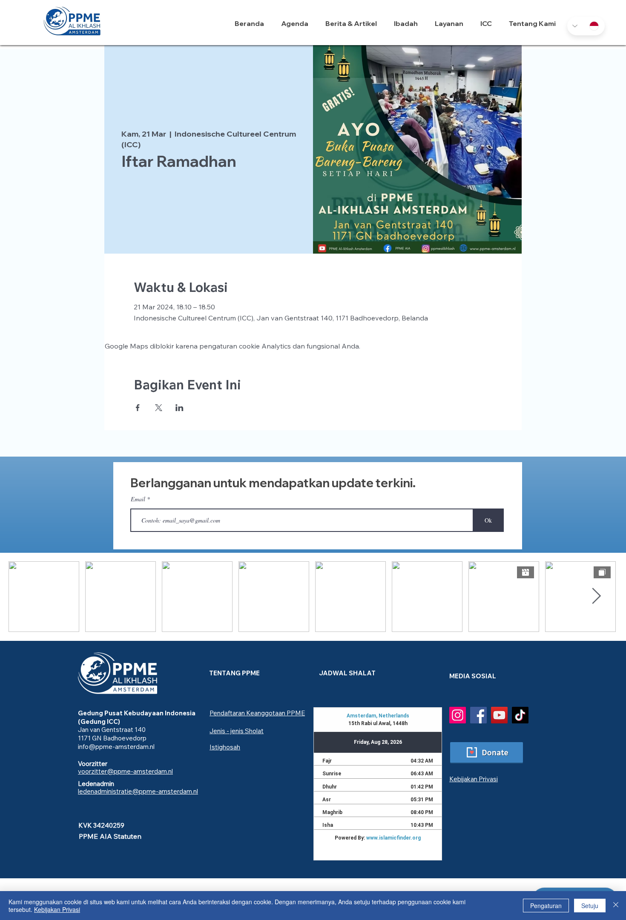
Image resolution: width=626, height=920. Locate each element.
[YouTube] (499, 715)
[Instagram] (457, 715)
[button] (408, 23)
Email (138, 499)
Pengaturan (546, 905)
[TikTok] (520, 715)
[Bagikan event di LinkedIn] (179, 407)
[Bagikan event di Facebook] (138, 407)
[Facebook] (478, 715)
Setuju (589, 905)
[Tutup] (616, 905)
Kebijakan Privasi (57, 909)
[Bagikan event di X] (159, 407)
